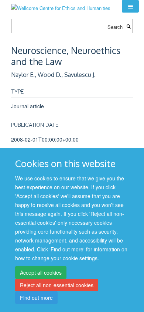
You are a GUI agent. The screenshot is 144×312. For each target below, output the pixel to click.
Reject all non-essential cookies (56, 285)
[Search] (128, 26)
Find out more (36, 297)
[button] (130, 6)
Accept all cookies (41, 272)
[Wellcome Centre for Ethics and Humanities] (60, 5)
